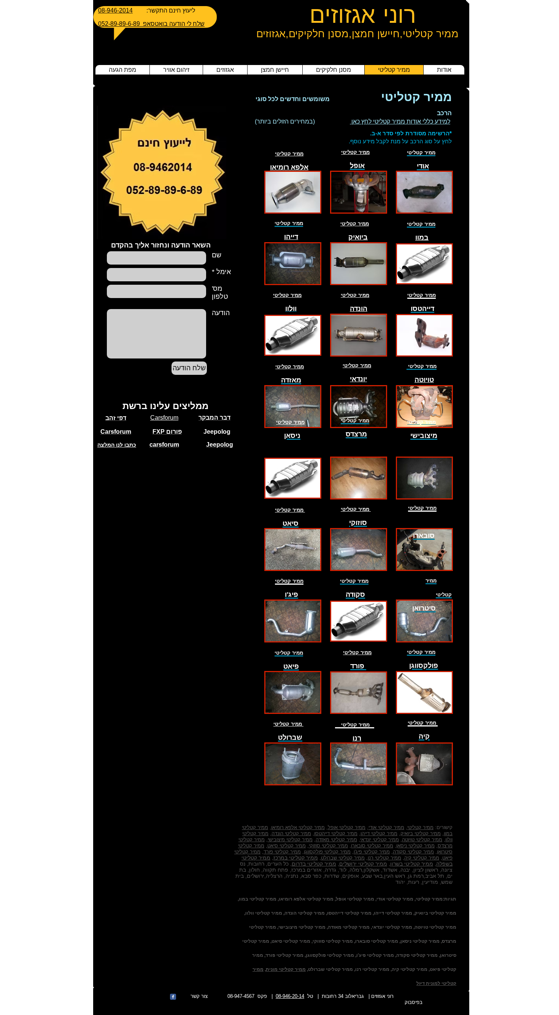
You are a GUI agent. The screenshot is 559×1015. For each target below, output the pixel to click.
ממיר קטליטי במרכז (295, 858)
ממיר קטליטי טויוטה (422, 839)
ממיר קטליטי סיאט (286, 845)
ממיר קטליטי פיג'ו (372, 852)
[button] (292, 192)
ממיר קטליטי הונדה (291, 833)
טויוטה (424, 380)
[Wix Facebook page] (173, 997)
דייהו (291, 237)
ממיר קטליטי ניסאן (415, 845)
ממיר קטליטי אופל (346, 827)
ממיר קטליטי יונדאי (379, 839)
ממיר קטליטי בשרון (411, 864)
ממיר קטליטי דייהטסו (335, 833)
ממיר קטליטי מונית (286, 969)
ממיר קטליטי (355, 152)
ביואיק (358, 237)
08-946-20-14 (290, 996)
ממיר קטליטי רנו (384, 858)
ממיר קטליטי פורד (282, 852)
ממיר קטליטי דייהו (378, 833)
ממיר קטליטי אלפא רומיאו (298, 827)
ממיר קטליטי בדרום (314, 864)
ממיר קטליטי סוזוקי (328, 845)
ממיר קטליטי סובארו (372, 845)
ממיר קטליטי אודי (386, 827)
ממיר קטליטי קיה (421, 858)
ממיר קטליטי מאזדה (336, 839)
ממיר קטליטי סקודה (413, 852)
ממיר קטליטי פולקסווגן (327, 852)
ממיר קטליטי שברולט (343, 858)
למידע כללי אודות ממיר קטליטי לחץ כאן (400, 121)
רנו (357, 738)
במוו (422, 237)
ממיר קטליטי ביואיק (420, 833)
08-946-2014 (115, 10)
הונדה (358, 308)
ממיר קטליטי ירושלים (363, 864)
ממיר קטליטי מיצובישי (290, 839)
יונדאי (358, 379)
